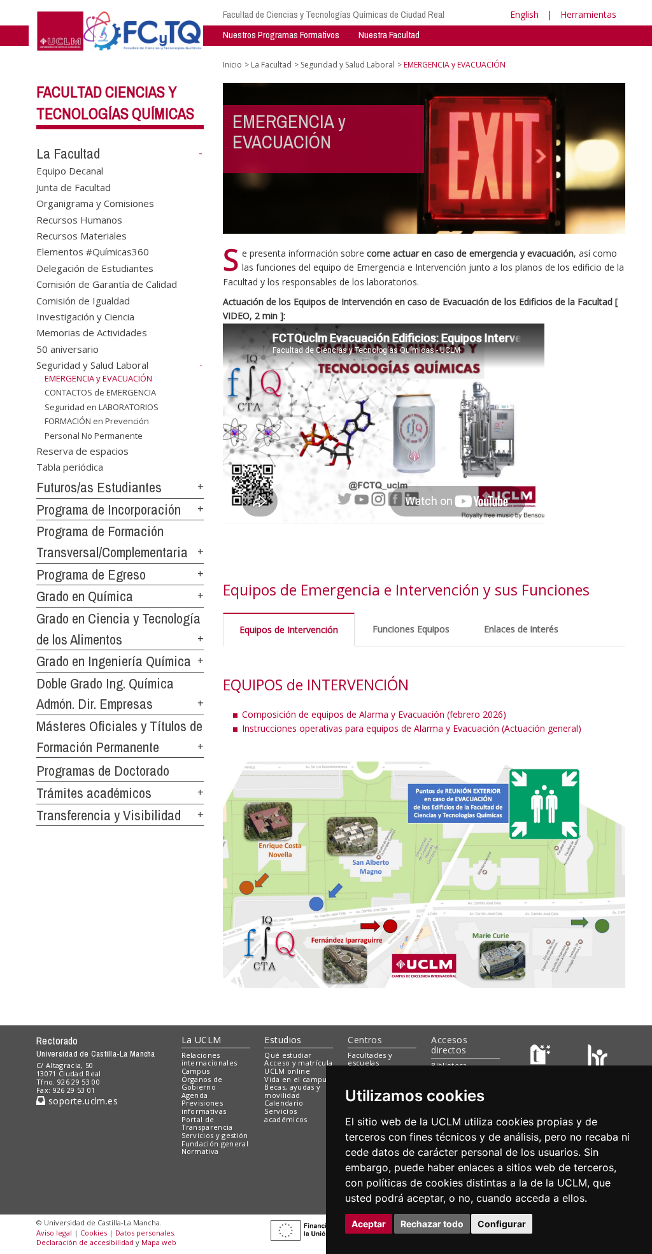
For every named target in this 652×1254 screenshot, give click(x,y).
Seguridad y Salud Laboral (92, 365)
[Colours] (597, 1057)
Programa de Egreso (91, 574)
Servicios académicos (285, 1115)
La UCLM (201, 1040)
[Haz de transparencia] (542, 1057)
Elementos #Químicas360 (92, 251)
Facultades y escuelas (370, 1059)
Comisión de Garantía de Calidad (106, 284)
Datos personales (144, 1232)
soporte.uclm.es (81, 1101)
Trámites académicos (94, 792)
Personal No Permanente (94, 435)
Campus (195, 1071)
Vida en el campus (297, 1079)
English (524, 14)
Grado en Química (84, 596)
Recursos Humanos (79, 219)
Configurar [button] (502, 1223)
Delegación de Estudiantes (94, 267)
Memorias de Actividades (91, 332)
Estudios (282, 1040)
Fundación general (215, 1143)
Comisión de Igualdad (83, 300)
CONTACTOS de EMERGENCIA (100, 392)
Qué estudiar (287, 1055)
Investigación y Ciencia (85, 316)
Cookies (93, 1232)
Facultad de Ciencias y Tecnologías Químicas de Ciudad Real (333, 14)
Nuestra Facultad (389, 34)
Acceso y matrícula (298, 1062)
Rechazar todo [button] (432, 1223)
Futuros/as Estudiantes (99, 487)
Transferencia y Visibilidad (108, 815)
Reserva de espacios (82, 450)
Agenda (194, 1095)
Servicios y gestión (214, 1135)
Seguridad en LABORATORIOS (102, 407)
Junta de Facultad (73, 186)
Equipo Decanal (69, 170)
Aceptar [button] (368, 1223)
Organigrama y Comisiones (95, 203)
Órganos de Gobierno (202, 1083)
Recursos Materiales (81, 235)
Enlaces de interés (521, 629)
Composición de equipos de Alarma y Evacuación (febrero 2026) (374, 714)
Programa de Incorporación (108, 509)
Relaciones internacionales (209, 1059)
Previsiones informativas (204, 1107)
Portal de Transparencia (207, 1123)
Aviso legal (54, 1232)
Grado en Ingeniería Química (113, 661)
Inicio (232, 64)
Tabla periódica (69, 466)
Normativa (200, 1151)
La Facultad (68, 153)
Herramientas (588, 14)
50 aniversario (67, 348)
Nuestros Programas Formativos (281, 34)
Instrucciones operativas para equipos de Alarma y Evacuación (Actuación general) (411, 728)
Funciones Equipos (411, 629)
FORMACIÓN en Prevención (97, 421)
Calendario (283, 1103)
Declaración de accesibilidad (85, 1242)
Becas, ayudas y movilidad (292, 1091)
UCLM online (287, 1071)
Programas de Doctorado (102, 770)
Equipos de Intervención (288, 629)
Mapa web (158, 1242)
